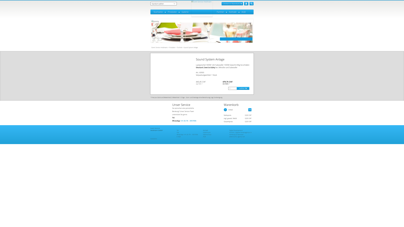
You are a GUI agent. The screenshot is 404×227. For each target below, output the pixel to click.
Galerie (185, 12)
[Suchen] (251, 3)
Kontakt (233, 12)
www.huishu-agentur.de (237, 137)
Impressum (207, 132)
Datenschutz (207, 135)
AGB (244, 12)
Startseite (158, 12)
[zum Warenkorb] (249, 109)
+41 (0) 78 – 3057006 (188, 121)
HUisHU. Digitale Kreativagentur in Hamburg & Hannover (240, 133)
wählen (242, 88)
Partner (220, 12)
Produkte (172, 12)
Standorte (153, 139)
